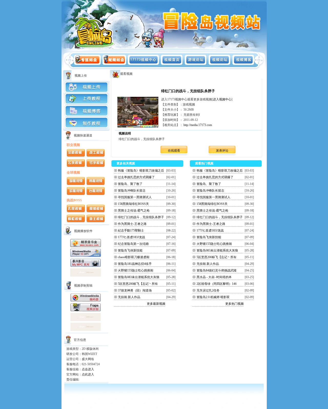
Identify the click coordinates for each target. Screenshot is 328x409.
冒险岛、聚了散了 (130, 184)
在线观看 (174, 150)
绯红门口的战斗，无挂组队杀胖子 (141, 217)
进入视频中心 (222, 99)
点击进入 (88, 369)
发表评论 (222, 150)
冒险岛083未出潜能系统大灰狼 (138, 277)
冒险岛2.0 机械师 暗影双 (213, 297)
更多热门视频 (234, 304)
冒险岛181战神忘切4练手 (135, 264)
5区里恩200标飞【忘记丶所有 (138, 284)
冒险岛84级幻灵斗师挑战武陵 (217, 270)
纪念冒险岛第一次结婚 (133, 244)
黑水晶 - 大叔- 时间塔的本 (214, 277)
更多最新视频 (156, 304)
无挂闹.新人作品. (129, 297)
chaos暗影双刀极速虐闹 (133, 257)
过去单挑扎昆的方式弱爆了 (136, 177)
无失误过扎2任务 (208, 290)
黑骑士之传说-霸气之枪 (134, 210)
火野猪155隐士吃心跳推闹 (135, 270)
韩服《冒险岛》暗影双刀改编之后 (141, 170)
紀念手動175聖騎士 (131, 230)
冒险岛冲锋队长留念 (132, 190)
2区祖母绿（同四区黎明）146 (217, 284)
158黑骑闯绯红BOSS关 (133, 204)
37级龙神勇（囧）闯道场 (135, 290)
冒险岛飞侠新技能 (130, 250)
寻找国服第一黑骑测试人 (135, 197)
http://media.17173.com (197, 125)
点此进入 (88, 374)
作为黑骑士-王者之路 (132, 224)
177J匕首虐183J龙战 (131, 237)
